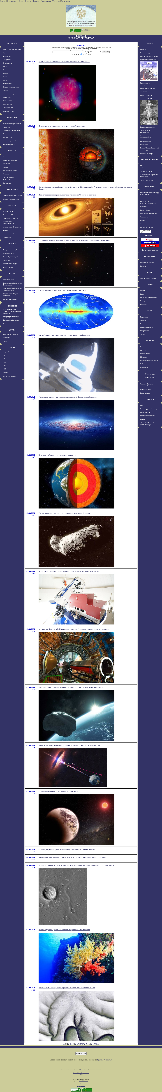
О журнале (143, 324)
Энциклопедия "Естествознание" (146, 137)
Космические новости (147, 127)
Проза (5, 77)
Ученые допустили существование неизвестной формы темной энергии (68, 397)
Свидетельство (78, 47)
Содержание (12, 1)
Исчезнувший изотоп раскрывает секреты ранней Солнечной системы (67, 195)
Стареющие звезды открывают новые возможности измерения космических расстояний (74, 240)
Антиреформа (145, 198)
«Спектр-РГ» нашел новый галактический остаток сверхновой (64, 62)
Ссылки (86, 1069)
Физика (142, 220)
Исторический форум (10, 263)
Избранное (144, 364)
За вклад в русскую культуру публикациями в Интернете (12, 311)
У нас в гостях (7, 101)
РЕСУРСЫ (150, 340)
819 (92, 1044)
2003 (4, 355)
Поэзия (5, 80)
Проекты (143, 350)
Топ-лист (56, 1)
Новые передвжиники (10, 160)
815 (79, 1044)
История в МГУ (8, 215)
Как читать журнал (146, 327)
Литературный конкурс (11, 317)
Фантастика (7, 338)
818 (89, 1044)
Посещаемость (145, 353)
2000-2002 (149, 98)
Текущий (6, 352)
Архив (81, 1069)
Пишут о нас (144, 331)
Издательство (7, 104)
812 (69, 1044)
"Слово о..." (6, 127)
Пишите (28, 1)
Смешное (143, 305)
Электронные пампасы (10, 334)
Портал (3, 1)
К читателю (7, 56)
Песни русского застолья (148, 297)
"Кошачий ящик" (8, 137)
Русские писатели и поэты (149, 360)
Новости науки (145, 412)
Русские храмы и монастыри (8, 178)
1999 (4, 369)
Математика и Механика (148, 213)
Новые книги (7, 97)
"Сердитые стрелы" (9, 144)
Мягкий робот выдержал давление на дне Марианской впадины (64, 335)
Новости (35, 1)
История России (8, 211)
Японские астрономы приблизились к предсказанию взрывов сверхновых (69, 571)
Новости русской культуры (12, 49)
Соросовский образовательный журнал (148, 202)
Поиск (142, 347)
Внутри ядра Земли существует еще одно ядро (57, 455)
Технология (144, 217)
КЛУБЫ (12, 273)
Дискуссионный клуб (10, 250)
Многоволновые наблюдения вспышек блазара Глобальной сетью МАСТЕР (69, 745)
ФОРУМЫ (12, 244)
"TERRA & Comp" (146, 171)
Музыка (5, 167)
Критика (5, 90)
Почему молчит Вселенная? (149, 56)
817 (85, 1044)
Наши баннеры (145, 393)
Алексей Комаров (83, 1081)
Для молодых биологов (150, 250)
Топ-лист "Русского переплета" (146, 385)
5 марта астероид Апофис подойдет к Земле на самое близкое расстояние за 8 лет (71, 687)
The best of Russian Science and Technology (149, 424)
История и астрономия (147, 88)
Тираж (142, 334)
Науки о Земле (145, 210)
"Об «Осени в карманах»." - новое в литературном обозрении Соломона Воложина (72, 857)
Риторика (6, 174)
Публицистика (7, 63)
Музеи (142, 291)
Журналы (143, 357)
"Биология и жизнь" (146, 180)
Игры (142, 294)
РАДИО (149, 272)
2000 (4, 365)
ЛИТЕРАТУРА (12, 43)
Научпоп (143, 266)
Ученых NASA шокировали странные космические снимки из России (67, 988)
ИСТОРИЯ (12, 205)
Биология (143, 207)
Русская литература (146, 227)
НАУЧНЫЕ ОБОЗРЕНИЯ (150, 160)
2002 (4, 359)
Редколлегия (144, 317)
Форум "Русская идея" (10, 257)
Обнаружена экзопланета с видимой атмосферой (58, 791)
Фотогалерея (7, 164)
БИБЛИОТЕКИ (149, 256)
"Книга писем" (7, 134)
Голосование (46, 1)
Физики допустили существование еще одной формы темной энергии (67, 849)
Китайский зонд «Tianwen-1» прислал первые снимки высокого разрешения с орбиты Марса (76, 865)
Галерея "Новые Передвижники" (81, 1073)
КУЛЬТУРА (12, 151)
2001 (4, 362)
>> (98, 1044)
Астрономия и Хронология (12, 227)
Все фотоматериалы (9, 376)
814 (76, 1044)
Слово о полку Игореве (10, 218)
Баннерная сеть (145, 389)
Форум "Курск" (8, 260)
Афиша (5, 53)
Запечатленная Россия (10, 234)
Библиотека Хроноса (147, 262)
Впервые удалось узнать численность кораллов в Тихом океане (64, 930)
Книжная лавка (8, 107)
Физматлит (144, 144)
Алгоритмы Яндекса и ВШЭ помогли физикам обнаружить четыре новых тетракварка (74, 629)
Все (141, 405)
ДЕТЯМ (12, 330)
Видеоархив (7, 183)
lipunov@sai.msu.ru (104, 1060)
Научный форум (8, 253)
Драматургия (7, 83)
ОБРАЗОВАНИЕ (150, 186)
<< (64, 1044)
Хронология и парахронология (8, 222)
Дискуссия (65, 1)
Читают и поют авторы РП (149, 278)
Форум (5, 341)
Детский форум (8, 267)
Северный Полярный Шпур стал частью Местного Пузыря (62, 290)
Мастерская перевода (10, 299)
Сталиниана (7, 237)
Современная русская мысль (12, 195)
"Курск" (5, 66)
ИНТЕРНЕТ (149, 378)
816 (82, 1044)
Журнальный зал (8, 111)
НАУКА (150, 43)
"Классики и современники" (12, 123)
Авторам (143, 320)
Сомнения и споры (9, 94)
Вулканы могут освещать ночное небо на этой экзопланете (62, 126)
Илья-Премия (7, 324)
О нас (21, 1)
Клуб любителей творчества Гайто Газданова (12, 289)
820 (95, 1044)
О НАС (149, 311)
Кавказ (5, 70)
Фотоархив (6, 372)
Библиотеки (144, 368)
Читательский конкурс (11, 320)
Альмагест (6, 230)
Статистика (92, 1069)
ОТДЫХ (150, 284)
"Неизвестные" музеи (10, 170)
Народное (143, 301)
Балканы (5, 73)
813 (73, 1044)
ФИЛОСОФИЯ (12, 189)
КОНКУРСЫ (12, 306)
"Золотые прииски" (9, 141)
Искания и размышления (11, 87)
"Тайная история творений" (12, 130)
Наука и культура (146, 95)
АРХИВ (12, 347)
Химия (142, 224)
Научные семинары (146, 153)
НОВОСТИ (150, 399)
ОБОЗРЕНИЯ (12, 117)
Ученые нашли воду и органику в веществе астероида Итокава (64, 513)
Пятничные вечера (9, 280)
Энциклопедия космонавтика (145, 131)
